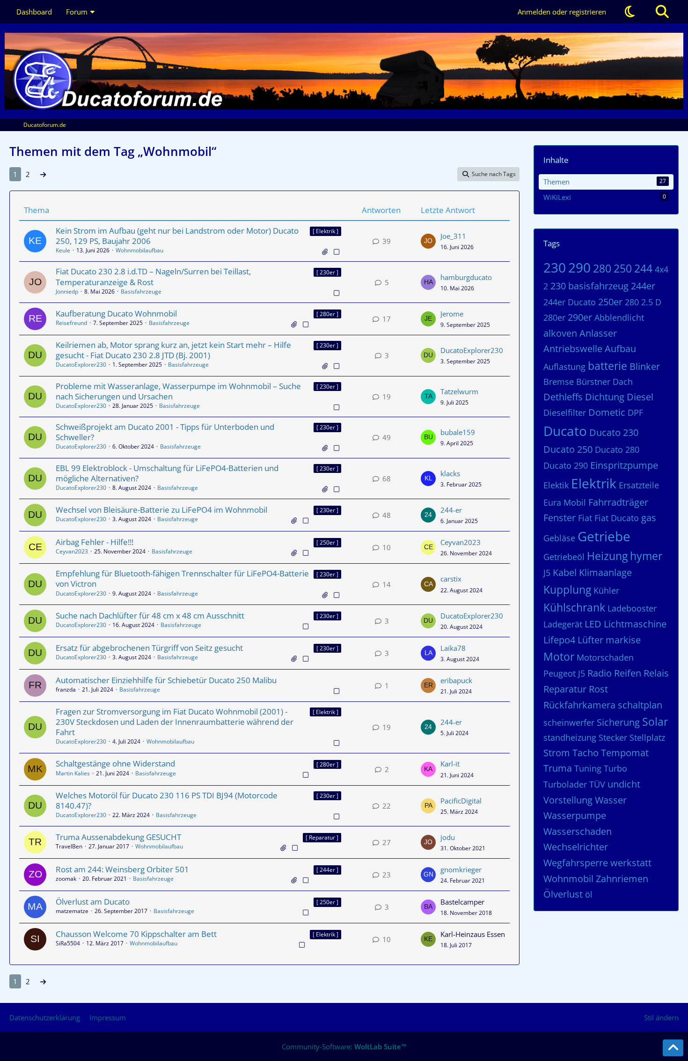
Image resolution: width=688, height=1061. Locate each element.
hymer (646, 555)
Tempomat (625, 752)
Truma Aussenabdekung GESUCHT (118, 837)
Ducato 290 (565, 465)
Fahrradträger (618, 502)
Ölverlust (563, 894)
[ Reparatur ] (322, 837)
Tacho (585, 752)
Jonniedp (67, 291)
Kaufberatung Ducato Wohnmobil (116, 313)
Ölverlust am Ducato (93, 901)
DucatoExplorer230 (81, 364)
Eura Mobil (564, 502)
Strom (556, 752)
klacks (450, 473)
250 (623, 268)
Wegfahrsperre (575, 862)
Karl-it (450, 763)
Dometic (606, 412)
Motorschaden (605, 657)
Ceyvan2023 (72, 551)
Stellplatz (647, 737)
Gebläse (559, 538)
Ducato (565, 431)
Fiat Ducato (616, 517)
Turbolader (565, 784)
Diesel (640, 397)
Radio (599, 673)
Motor (558, 656)
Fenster (559, 517)
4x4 (661, 269)
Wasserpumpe (574, 815)
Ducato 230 (613, 432)
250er (610, 301)
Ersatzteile (639, 485)
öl (589, 894)
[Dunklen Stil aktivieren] (629, 11)
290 (579, 267)
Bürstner (593, 381)
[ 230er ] (327, 272)
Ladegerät (562, 624)
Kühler (606, 590)
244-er (451, 510)
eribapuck (456, 680)
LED (593, 624)
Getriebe (604, 536)
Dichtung (604, 397)
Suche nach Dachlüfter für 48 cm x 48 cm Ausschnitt (150, 615)
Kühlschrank (574, 607)
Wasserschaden (577, 831)
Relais (656, 673)
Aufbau (620, 348)
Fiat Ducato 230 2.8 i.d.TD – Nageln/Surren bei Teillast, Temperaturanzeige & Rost (153, 276)
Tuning (587, 768)
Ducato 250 (568, 449)
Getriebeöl (564, 556)
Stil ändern (661, 1017)
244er (643, 286)
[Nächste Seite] (43, 174)
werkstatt (630, 862)
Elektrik (593, 483)
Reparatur (564, 689)
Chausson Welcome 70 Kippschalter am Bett (136, 933)
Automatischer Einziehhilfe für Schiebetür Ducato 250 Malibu (166, 680)
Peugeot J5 (564, 673)
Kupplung (567, 589)
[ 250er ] (327, 542)
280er (554, 317)
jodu (447, 837)
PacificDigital (461, 800)
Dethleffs (563, 397)
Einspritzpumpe (624, 465)
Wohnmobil (568, 878)
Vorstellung (568, 800)
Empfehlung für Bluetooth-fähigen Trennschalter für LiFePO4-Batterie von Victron (182, 578)
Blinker (644, 366)
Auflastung (564, 366)
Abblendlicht (619, 317)
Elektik (556, 485)
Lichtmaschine (635, 624)
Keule (63, 250)
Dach (623, 381)
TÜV (597, 784)
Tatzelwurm (459, 391)
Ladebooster (632, 608)
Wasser (611, 800)
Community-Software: (344, 1046)
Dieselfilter (564, 412)
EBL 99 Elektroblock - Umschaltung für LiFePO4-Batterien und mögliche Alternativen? (167, 473)
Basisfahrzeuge (141, 291)
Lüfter (590, 640)
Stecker (613, 737)
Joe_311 (453, 236)
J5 (546, 572)
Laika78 (453, 648)
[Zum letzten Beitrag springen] (428, 241)
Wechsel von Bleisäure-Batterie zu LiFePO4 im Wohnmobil (161, 509)
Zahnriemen (622, 878)
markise (623, 640)
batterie (607, 365)
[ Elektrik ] (325, 231)
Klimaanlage (605, 572)
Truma (557, 768)
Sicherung (618, 722)
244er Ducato (569, 302)
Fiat (585, 517)
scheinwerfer (568, 722)
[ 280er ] (327, 314)
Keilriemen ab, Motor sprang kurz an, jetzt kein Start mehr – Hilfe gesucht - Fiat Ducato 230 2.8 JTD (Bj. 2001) (173, 350)
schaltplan (640, 705)
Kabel (565, 572)
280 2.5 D (643, 302)
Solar (655, 721)
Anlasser (598, 333)
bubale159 (457, 432)
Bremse (558, 381)
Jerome (451, 313)
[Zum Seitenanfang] (673, 1047)
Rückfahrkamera (579, 705)
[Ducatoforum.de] (344, 71)
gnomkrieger (461, 869)
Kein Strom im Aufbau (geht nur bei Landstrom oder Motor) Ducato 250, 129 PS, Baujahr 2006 (177, 235)
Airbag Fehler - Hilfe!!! (94, 542)
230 (554, 267)
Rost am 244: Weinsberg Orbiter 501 (122, 869)
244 (643, 268)
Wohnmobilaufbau (139, 250)
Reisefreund (71, 323)
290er (580, 317)
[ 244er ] (327, 870)
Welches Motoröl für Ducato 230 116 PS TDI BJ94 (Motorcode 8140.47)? (167, 800)
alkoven (560, 333)
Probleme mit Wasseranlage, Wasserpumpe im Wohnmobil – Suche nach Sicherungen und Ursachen (178, 391)
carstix (450, 578)
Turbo (615, 768)
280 (602, 268)
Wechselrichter (575, 846)
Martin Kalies (73, 773)
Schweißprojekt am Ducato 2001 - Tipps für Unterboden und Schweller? (165, 431)
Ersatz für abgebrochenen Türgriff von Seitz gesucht (149, 647)
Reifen (627, 673)
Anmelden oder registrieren (562, 11)
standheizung (569, 737)
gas (648, 517)
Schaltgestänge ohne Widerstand (115, 763)
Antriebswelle (572, 348)
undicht (623, 784)
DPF (635, 412)
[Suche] (662, 11)
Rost (598, 689)
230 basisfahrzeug (589, 286)
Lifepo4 (559, 640)
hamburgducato (466, 277)
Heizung (607, 555)
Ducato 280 (617, 449)
